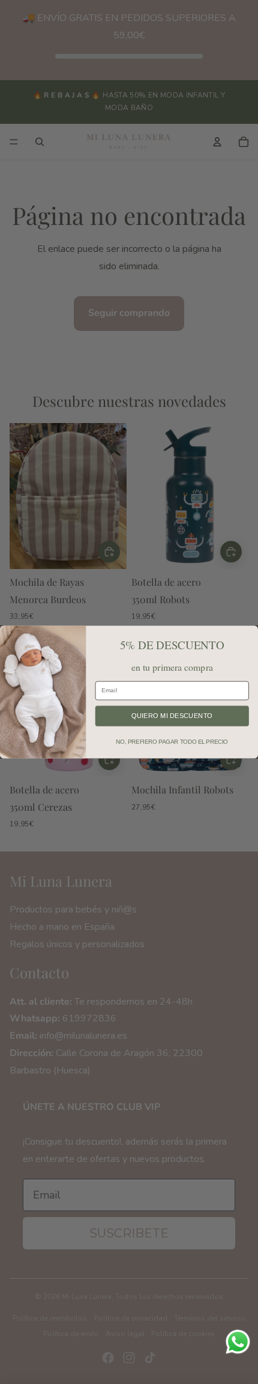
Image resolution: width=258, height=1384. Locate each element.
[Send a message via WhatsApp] (238, 1342)
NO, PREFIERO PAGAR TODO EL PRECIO (172, 741)
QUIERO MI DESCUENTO (171, 716)
